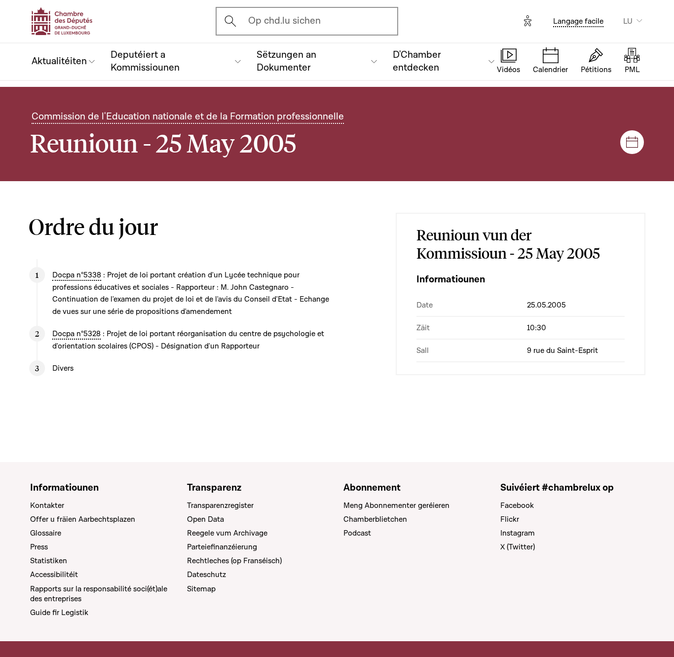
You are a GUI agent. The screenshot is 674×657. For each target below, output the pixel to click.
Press (39, 547)
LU (628, 21)
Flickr (509, 519)
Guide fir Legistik (59, 613)
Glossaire (45, 533)
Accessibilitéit (54, 575)
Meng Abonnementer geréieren (396, 505)
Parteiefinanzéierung (222, 547)
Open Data (205, 519)
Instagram (517, 533)
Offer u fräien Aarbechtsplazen (82, 519)
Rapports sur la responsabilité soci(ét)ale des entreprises (98, 594)
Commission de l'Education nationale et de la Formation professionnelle (188, 116)
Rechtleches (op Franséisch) (234, 561)
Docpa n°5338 (76, 275)
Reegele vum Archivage (227, 533)
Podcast (357, 533)
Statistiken (48, 561)
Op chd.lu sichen (284, 20)
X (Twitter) (517, 547)
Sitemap (201, 589)
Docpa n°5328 (76, 334)
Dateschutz (206, 575)
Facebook (517, 505)
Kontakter (47, 505)
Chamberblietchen (375, 519)
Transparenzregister (220, 505)
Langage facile (578, 21)
